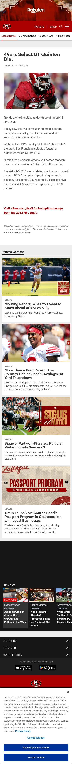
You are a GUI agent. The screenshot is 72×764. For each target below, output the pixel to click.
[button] (36, 215)
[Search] (60, 26)
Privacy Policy (23, 731)
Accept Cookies (36, 757)
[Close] (68, 692)
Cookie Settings (36, 737)
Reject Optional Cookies (36, 747)
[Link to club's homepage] (7, 25)
